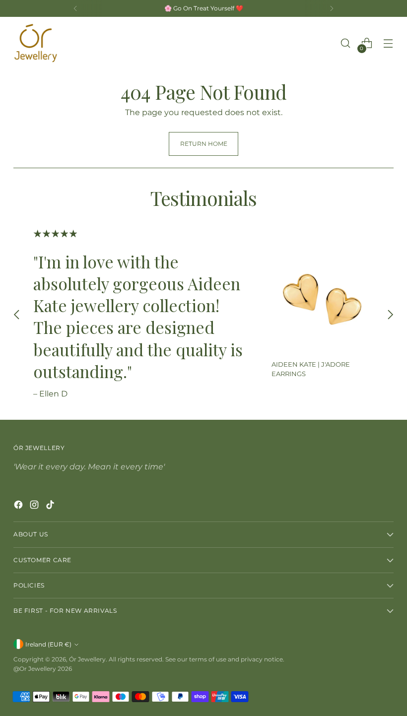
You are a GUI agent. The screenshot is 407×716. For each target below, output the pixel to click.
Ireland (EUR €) (48, 644)
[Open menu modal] (388, 43)
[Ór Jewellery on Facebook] (19, 506)
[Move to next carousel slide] (390, 314)
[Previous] (75, 8)
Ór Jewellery (87, 659)
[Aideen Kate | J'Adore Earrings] (322, 301)
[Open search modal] (346, 43)
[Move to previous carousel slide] (17, 314)
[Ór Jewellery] (35, 43)
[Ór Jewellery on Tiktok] (51, 506)
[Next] (331, 8)
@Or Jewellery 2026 (42, 668)
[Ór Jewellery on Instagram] (35, 506)
